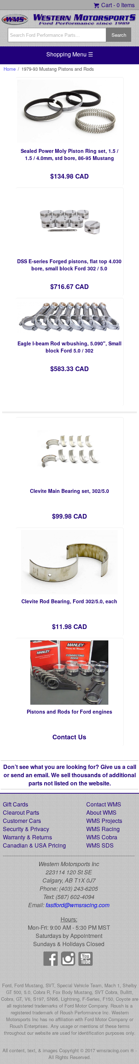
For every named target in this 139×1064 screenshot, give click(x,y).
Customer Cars (22, 820)
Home (10, 68)
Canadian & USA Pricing (34, 845)
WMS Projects (104, 820)
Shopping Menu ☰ (69, 54)
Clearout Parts (21, 812)
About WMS (101, 812)
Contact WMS (103, 804)
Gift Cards (15, 804)
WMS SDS (100, 845)
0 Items (126, 5)
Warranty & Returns (27, 837)
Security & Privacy (26, 829)
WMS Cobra (101, 837)
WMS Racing (103, 829)
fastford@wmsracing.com (77, 905)
